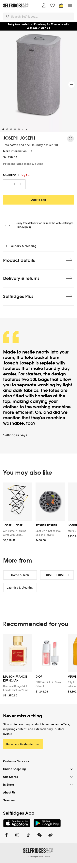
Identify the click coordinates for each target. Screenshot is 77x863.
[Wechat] (39, 837)
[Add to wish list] (70, 138)
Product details (19, 260)
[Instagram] (17, 837)
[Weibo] (50, 837)
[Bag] (61, 5)
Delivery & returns (21, 278)
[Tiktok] (28, 837)
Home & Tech (20, 575)
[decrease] (8, 184)
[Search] (8, 16)
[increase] (20, 184)
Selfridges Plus (18, 296)
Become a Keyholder (20, 744)
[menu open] (70, 5)
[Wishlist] (52, 5)
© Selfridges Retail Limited (39, 857)
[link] (17, 533)
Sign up (45, 28)
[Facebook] (6, 837)
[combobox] (41, 16)
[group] (38, 513)
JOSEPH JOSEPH (19, 138)
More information (15, 151)
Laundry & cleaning (23, 246)
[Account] (44, 5)
